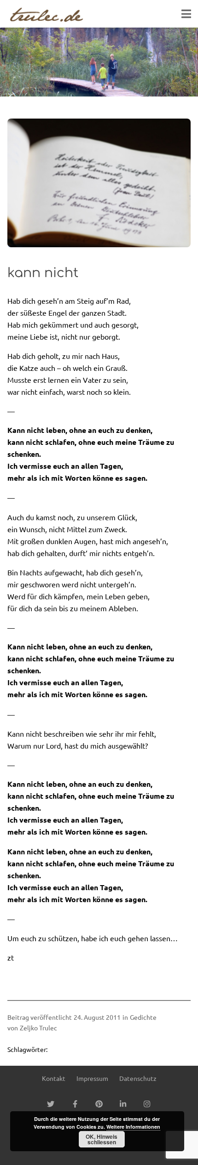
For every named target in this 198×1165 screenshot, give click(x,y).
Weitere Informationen (133, 1126)
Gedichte (143, 1017)
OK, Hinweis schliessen (101, 1139)
